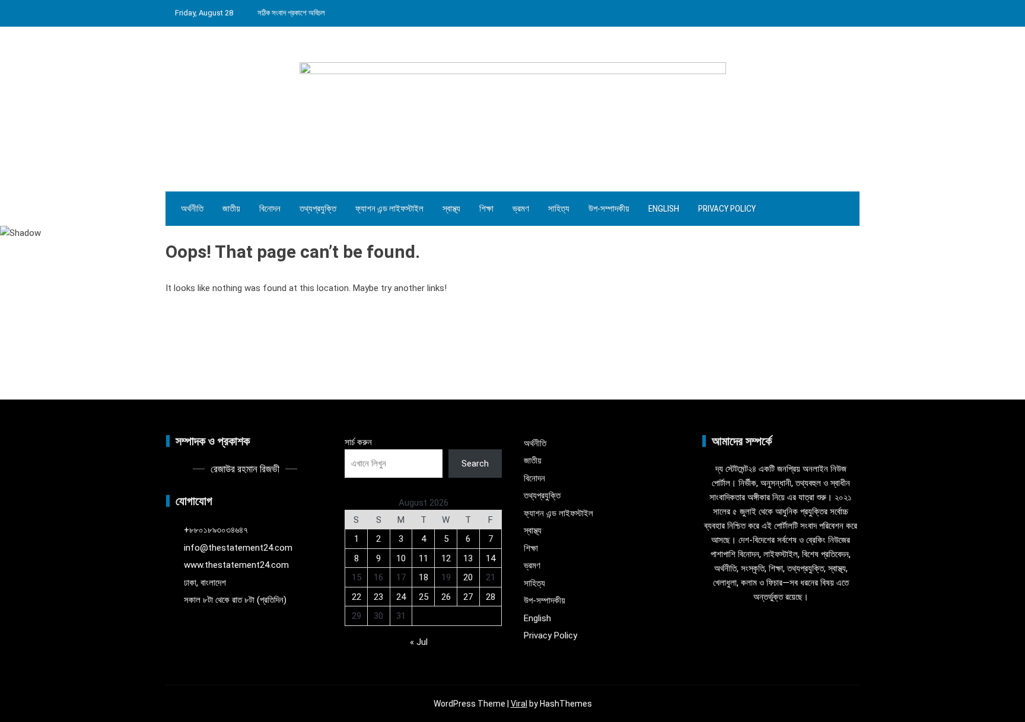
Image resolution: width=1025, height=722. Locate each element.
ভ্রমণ (520, 208)
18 (423, 577)
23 (378, 597)
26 (446, 597)
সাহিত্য (558, 208)
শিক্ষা (486, 208)
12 (446, 558)
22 (356, 597)
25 (423, 597)
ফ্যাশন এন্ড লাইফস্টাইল (389, 208)
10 (401, 558)
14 (490, 558)
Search (475, 463)
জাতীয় (231, 208)
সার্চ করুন (358, 442)
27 (468, 597)
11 (423, 558)
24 (401, 597)
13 (468, 558)
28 (490, 597)
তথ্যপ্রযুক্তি (318, 208)
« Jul (419, 642)
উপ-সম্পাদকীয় (608, 208)
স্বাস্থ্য (451, 208)
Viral (519, 703)
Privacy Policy (727, 208)
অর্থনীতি (192, 208)
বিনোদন (270, 208)
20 (468, 577)
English (663, 208)
